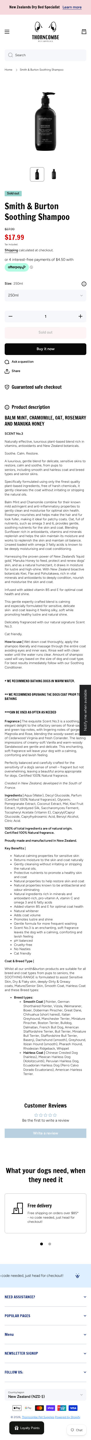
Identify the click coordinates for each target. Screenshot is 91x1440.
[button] (84, 31)
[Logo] (45, 32)
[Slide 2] (49, 1244)
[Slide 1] (41, 1244)
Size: (14, 284)
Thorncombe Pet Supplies (38, 1417)
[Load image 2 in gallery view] (54, 174)
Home (8, 69)
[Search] (9, 55)
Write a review (45, 1133)
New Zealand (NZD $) (26, 1396)
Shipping (11, 250)
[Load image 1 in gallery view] (37, 174)
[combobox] (45, 55)
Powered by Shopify (67, 1417)
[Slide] (84, 284)
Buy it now (46, 349)
